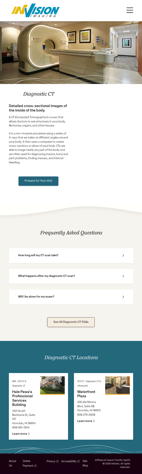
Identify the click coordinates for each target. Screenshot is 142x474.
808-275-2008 (86, 415)
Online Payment (28, 463)
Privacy (51, 461)
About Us (12, 463)
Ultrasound (82, 386)
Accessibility (68, 461)
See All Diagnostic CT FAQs (71, 322)
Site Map (85, 463)
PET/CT (21, 381)
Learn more (19, 434)
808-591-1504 (20, 427)
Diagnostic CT (18, 386)
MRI (14, 381)
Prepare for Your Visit (38, 181)
